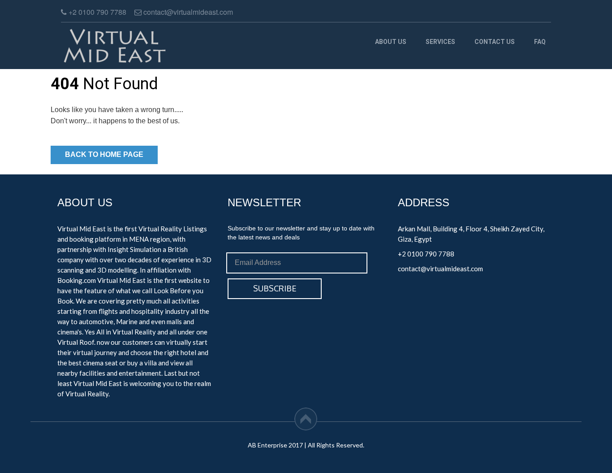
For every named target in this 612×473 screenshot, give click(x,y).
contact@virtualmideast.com (440, 269)
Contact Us (494, 41)
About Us (390, 41)
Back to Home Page (104, 154)
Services (440, 41)
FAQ (540, 41)
